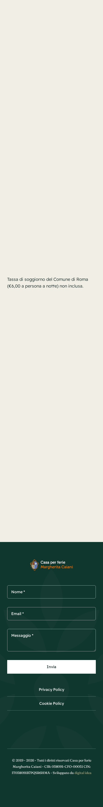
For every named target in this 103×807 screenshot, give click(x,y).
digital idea (83, 773)
